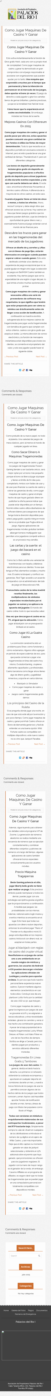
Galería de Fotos (18, 1310)
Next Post (41, 356)
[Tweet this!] (20, 370)
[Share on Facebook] (27, 370)
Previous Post (11, 356)
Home (6, 1310)
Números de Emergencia (25, 1314)
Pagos (31, 1310)
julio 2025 (26, 1275)
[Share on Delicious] (23, 370)
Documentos (41, 1310)
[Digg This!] (31, 370)
